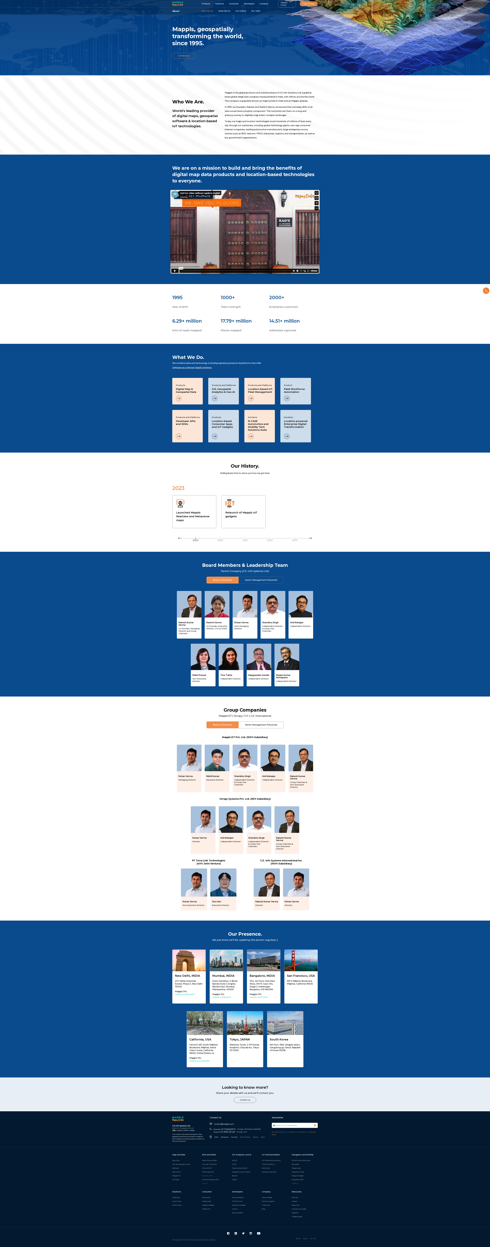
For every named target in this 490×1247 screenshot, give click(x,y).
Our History (240, 11)
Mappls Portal (284, 3)
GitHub (234, 1209)
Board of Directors (222, 580)
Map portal (206, 1197)
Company (264, 4)
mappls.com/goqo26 (221, 997)
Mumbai (234, 1137)
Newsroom (296, 1205)
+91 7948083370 (224, 1129)
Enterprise (176, 1197)
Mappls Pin (176, 1176)
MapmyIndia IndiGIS (239, 1168)
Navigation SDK (297, 1179)
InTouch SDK (207, 1168)
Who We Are (207, 11)
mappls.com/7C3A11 (259, 997)
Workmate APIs (208, 1172)
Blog (263, 1209)
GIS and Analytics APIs (210, 1179)
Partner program (268, 1201)
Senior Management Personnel (261, 580)
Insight (234, 1179)
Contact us (183, 56)
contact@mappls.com (224, 1124)
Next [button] (310, 539)
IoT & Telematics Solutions (271, 1160)
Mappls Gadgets (298, 1176)
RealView (175, 1168)
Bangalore (225, 1137)
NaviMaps (295, 1164)
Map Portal (176, 1172)
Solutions (219, 4)
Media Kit (295, 1213)
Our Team (255, 11)
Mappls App (296, 1168)
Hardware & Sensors (269, 1172)
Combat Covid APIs (209, 1164)
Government (177, 1205)
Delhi (216, 1137)
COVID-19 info (237, 1201)
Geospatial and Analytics (241, 1172)
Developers (249, 4)
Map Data (176, 1160)
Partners (295, 1197)
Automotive (176, 1201)
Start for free (309, 4)
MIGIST (234, 1160)
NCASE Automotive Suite (301, 1160)
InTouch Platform (268, 1164)
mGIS (234, 1164)
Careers (294, 1201)
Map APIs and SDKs (209, 1160)
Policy (305, 1238)
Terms (298, 1238)
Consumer (234, 4)
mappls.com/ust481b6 (199, 1061)
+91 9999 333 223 (224, 1132)
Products (206, 4)
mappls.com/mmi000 (185, 994)
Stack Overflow (237, 1213)
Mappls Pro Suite (298, 1172)
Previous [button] (180, 539)
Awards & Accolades (299, 1209)
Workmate (266, 1168)
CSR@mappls (297, 1217)
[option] (211, 366)
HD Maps (175, 1179)
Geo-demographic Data (181, 1164)
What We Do (224, 11)
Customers (266, 1205)
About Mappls (267, 1197)
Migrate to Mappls (238, 1205)
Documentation (238, 1197)
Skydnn (235, 1176)
